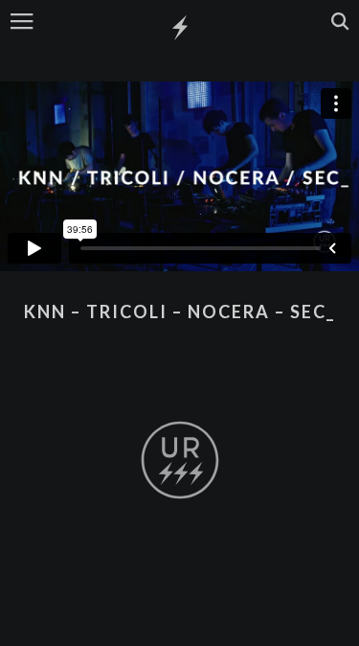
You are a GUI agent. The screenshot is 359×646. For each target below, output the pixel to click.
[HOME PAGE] (180, 29)
